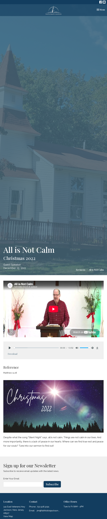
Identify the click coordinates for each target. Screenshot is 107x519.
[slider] (36, 347)
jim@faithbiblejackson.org (49, 510)
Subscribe (52, 484)
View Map (8, 516)
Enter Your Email (11, 478)
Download (12, 353)
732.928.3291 (43, 506)
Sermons (80, 269)
